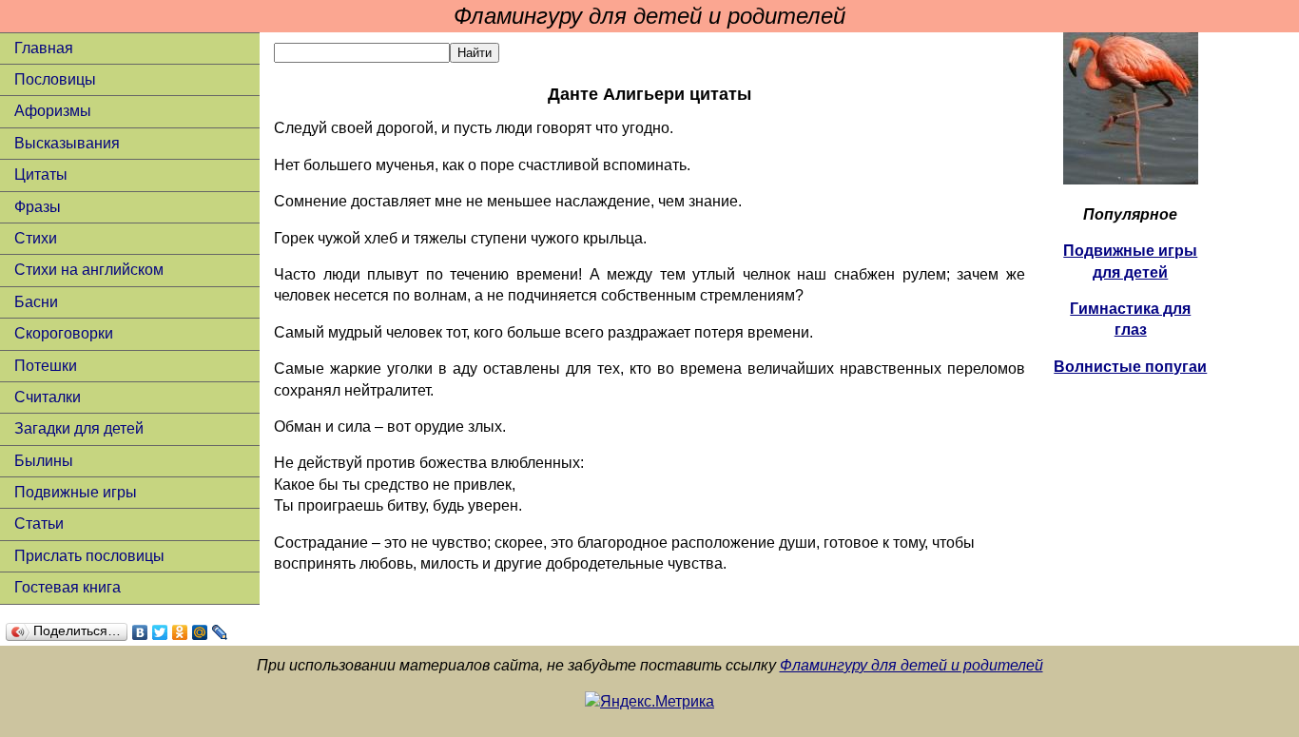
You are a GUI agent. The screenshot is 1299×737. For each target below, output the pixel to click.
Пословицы (55, 79)
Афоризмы (52, 111)
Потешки (45, 366)
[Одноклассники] (180, 632)
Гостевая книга (67, 587)
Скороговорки (63, 333)
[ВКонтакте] (140, 632)
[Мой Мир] (200, 632)
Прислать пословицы (89, 556)
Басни (36, 302)
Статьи (39, 523)
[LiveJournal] (220, 632)
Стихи (35, 238)
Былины (43, 461)
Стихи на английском (89, 270)
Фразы (37, 207)
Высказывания (67, 143)
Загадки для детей (79, 428)
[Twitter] (160, 632)
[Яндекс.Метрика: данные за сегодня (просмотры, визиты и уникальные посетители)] (649, 701)
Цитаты (41, 174)
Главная (43, 48)
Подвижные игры (75, 492)
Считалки (47, 397)
